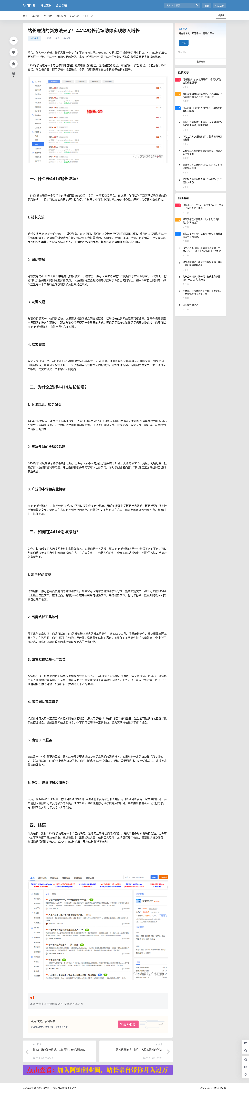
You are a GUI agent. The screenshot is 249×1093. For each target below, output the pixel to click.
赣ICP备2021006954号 (64, 1088)
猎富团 (45, 1088)
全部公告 (201, 61)
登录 (207, 5)
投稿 (222, 15)
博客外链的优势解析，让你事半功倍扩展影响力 (59, 1049)
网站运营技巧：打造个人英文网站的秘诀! (139, 1049)
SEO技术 (34, 38)
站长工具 (46, 5)
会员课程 (61, 5)
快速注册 (219, 5)
